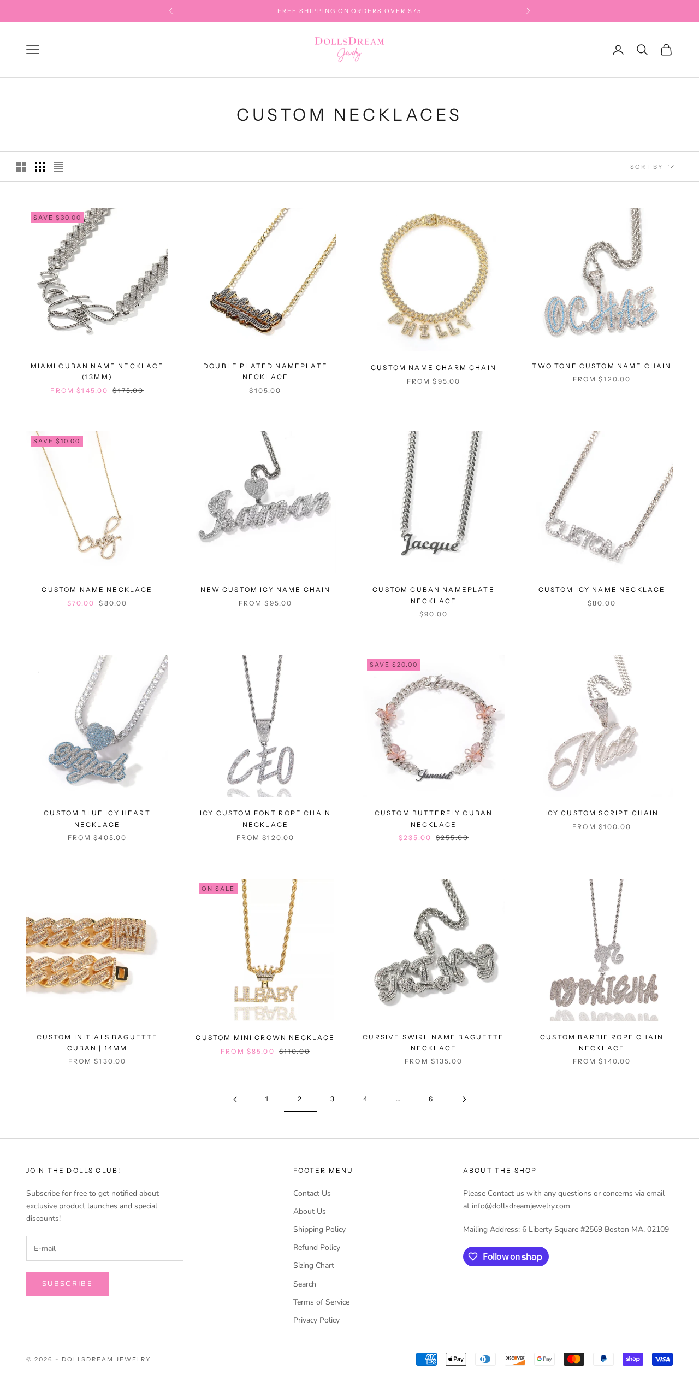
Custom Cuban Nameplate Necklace (433, 594)
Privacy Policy (316, 1320)
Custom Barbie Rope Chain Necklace (602, 1042)
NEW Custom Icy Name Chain (265, 589)
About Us (309, 1211)
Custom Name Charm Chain (433, 367)
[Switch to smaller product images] (40, 166)
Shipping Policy (319, 1229)
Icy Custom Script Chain (602, 813)
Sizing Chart (313, 1265)
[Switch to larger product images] (21, 166)
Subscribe (67, 1284)
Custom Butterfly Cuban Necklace (434, 818)
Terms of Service (321, 1302)
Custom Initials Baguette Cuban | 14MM (97, 1042)
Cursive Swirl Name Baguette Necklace (433, 1042)
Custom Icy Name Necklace (602, 589)
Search (304, 1284)
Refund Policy (316, 1247)
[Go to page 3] (464, 1099)
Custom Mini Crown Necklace (265, 1037)
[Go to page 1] (234, 1099)
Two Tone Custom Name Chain (601, 366)
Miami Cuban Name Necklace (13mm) (97, 371)
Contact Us (312, 1193)
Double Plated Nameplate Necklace (265, 371)
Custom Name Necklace (97, 589)
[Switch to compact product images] (58, 166)
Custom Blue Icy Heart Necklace (97, 818)
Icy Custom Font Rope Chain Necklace (265, 818)
